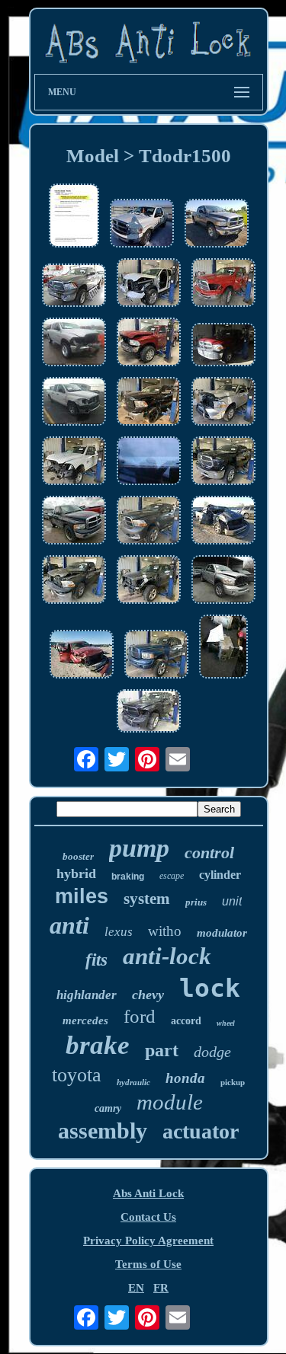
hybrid (76, 873)
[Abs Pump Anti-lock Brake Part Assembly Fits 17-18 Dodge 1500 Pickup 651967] (149, 284)
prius (196, 902)
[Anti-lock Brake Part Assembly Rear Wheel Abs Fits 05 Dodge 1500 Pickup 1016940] (74, 521)
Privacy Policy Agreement (148, 1240)
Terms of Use (148, 1264)
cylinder (220, 874)
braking (127, 876)
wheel (226, 1023)
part (161, 1050)
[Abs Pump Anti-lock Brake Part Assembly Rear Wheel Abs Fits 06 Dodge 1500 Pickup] (74, 217)
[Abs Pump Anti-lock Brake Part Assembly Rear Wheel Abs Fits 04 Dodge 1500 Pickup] (142, 224)
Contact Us (148, 1217)
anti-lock (167, 956)
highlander (86, 995)
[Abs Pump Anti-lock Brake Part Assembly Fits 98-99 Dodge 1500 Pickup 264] (149, 462)
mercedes (85, 1020)
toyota (76, 1075)
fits (96, 959)
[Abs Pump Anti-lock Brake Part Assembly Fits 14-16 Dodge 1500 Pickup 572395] (149, 712)
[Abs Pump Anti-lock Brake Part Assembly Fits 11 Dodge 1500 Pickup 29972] (223, 648)
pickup (232, 1082)
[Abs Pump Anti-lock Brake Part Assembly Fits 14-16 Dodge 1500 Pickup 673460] (149, 403)
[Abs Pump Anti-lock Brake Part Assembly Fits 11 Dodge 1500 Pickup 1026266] (74, 343)
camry (108, 1108)
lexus (118, 931)
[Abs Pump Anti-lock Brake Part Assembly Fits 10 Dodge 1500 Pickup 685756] (223, 284)
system (147, 898)
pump (139, 848)
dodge (212, 1051)
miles (81, 896)
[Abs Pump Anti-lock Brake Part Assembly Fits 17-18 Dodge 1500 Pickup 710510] (223, 462)
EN (136, 1288)
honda (185, 1078)
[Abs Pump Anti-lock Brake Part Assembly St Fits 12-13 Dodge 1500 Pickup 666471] (149, 521)
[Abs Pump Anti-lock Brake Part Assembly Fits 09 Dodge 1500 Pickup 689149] (223, 403)
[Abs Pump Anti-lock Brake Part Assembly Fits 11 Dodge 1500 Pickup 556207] (74, 287)
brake (98, 1045)
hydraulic (133, 1082)
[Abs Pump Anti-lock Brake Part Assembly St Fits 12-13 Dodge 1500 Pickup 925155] (223, 521)
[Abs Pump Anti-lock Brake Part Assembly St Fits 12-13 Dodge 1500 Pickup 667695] (74, 581)
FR (161, 1288)
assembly (102, 1130)
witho (165, 931)
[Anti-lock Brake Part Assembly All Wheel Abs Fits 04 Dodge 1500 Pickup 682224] (156, 655)
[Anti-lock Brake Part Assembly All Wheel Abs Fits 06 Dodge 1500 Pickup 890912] (223, 581)
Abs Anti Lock (148, 1193)
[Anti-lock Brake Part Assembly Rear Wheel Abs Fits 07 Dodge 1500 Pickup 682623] (149, 581)
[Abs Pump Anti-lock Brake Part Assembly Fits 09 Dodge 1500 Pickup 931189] (81, 655)
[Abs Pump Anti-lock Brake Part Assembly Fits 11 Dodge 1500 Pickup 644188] (223, 346)
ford (140, 1016)
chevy (148, 994)
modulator (222, 933)
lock (209, 988)
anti (69, 925)
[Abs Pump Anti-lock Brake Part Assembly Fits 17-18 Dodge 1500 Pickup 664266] (74, 462)
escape (171, 875)
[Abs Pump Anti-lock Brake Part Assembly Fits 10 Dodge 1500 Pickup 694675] (149, 343)
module (170, 1102)
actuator (200, 1131)
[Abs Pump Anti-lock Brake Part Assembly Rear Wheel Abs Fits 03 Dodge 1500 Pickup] (216, 224)
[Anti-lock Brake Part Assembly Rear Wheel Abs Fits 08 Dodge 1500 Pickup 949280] (74, 403)
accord (186, 1021)
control (209, 852)
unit (232, 901)
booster (78, 856)
